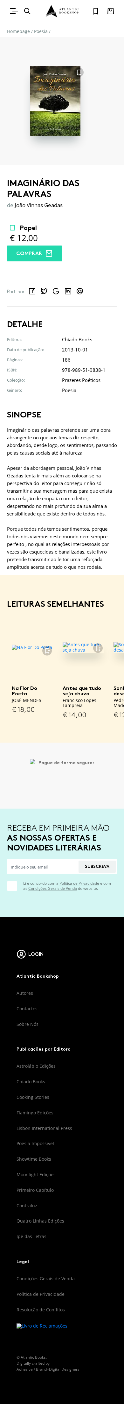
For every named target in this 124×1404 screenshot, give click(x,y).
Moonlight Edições (36, 1174)
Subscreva (97, 866)
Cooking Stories (33, 1097)
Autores (25, 993)
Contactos (27, 1009)
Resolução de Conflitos (41, 1310)
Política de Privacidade (79, 883)
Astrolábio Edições (36, 1066)
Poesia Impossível (35, 1143)
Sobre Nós (27, 1024)
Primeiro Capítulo (35, 1190)
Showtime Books (34, 1159)
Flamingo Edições (35, 1113)
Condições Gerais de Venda (52, 888)
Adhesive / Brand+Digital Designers (48, 1369)
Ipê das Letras (31, 1236)
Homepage (18, 31)
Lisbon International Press (44, 1128)
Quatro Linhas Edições (40, 1221)
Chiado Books (31, 1082)
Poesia (41, 31)
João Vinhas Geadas (39, 205)
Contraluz (27, 1206)
